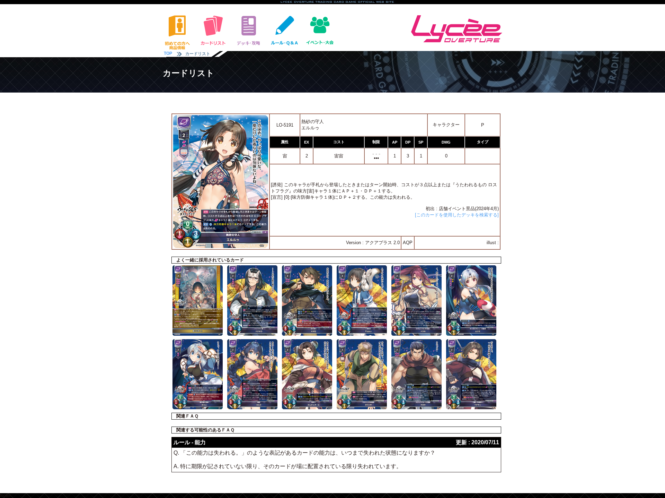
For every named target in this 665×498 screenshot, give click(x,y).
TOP (168, 53)
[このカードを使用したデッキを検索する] (457, 214)
